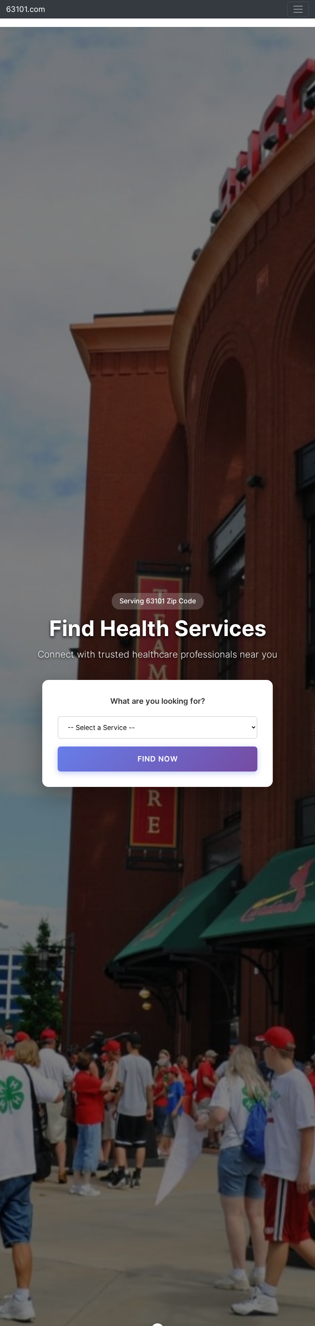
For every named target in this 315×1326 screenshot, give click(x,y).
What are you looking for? (157, 701)
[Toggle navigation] (298, 9)
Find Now (158, 758)
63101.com (25, 9)
